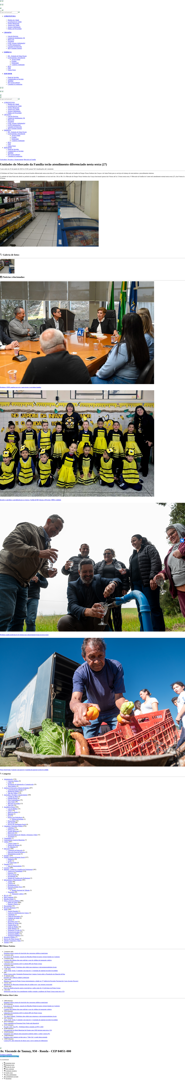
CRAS (10, 810)
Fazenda (6, 864)
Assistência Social (9, 807)
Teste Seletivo (12, 786)
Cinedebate (11, 914)
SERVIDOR (8, 73)
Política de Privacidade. (6, 1053)
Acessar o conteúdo (6, 1054)
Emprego (10, 873)
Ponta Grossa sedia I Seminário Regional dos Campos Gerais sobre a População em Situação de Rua (34, 974)
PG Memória (12, 847)
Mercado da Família (30, 159)
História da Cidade (13, 20)
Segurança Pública (9, 937)
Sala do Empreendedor (15, 866)
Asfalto (10, 881)
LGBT (10, 861)
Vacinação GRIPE (13, 934)
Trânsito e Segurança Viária (12, 940)
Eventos (14, 61)
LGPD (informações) (14, 45)
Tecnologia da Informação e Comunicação (20, 784)
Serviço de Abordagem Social (17, 824)
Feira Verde (11, 802)
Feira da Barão (12, 875)
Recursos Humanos (10, 907)
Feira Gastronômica (14, 800)
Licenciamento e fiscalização (16, 58)
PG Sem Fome (12, 862)
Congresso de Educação (15, 850)
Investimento (12, 876)
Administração (8, 779)
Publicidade (15, 63)
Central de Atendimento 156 (16, 38)
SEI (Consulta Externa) (15, 48)
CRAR (10, 920)
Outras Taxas (12, 70)
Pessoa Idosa (12, 821)
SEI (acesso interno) (14, 82)
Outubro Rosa (12, 925)
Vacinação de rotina (14, 932)
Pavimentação (12, 885)
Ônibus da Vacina (13, 923)
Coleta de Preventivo (14, 916)
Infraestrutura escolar (14, 854)
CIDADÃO (7, 32)
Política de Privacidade (15, 29)
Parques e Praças (13, 904)
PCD (9, 815)
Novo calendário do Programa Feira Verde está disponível (21, 1023)
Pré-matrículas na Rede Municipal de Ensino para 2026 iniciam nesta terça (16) (28, 1030)
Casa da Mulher (12, 809)
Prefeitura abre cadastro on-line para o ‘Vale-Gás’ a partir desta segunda (25, 1037)
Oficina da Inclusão (17, 819)
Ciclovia (10, 883)
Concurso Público (13, 781)
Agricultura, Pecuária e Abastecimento (11, 159)
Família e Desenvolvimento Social (14, 857)
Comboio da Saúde (13, 918)
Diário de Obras (12, 902)
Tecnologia (11, 836)
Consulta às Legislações (15, 84)
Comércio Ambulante (18, 64)
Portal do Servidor (13, 77)
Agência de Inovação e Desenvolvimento (16, 788)
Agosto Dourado (13, 911)
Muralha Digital (8, 899)
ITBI (9, 68)
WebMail (10, 81)
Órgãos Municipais (13, 23)
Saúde (6, 909)
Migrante (10, 814)
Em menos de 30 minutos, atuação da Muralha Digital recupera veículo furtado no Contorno (32, 957)
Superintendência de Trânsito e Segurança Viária (22, 835)
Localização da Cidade (15, 22)
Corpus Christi (12, 843)
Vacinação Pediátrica (14, 935)
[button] (9, 1056)
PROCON (11, 40)
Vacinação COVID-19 (14, 930)
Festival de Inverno (13, 845)
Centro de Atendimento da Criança (18, 913)
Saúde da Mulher (13, 927)
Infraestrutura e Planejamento (13, 880)
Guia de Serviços (13, 36)
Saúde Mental (12, 928)
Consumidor (7, 838)
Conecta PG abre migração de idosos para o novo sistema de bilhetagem (26, 1040)
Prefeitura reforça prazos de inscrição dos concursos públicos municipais (26, 953)
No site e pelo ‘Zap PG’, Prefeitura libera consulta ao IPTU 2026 (23, 1027)
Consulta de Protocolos (15, 46)
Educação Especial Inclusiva (16, 852)
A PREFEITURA (10, 16)
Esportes (6, 855)
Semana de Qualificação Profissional (19, 878)
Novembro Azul (13, 921)
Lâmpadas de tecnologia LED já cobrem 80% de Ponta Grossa (23, 964)
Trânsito (10, 888)
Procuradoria (8, 906)
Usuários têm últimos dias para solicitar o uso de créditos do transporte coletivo (28, 960)
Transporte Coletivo (18, 894)
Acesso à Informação (14, 27)
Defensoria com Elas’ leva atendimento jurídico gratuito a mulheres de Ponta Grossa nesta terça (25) (34, 991)
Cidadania (11, 828)
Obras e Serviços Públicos (12, 901)
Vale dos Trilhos (13, 793)
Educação (7, 848)
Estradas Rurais (12, 798)
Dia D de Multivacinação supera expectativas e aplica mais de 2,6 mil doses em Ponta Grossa (32, 988)
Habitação (11, 859)
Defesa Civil (11, 829)
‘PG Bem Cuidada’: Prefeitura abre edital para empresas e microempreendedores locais (30, 967)
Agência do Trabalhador (15, 871)
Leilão (10, 783)
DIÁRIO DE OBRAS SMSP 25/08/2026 (16, 977)
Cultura (6, 842)
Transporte (11, 892)
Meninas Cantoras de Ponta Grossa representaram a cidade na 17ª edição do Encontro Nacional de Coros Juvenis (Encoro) (41, 981)
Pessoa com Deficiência (15, 817)
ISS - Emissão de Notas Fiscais (17, 56)
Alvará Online (16, 59)
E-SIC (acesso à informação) (16, 43)
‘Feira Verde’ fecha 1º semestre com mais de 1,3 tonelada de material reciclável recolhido (31, 970)
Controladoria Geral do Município (14, 840)
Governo (6, 868)
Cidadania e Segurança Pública (13, 826)
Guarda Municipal (13, 831)
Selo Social (11, 822)
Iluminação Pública (13, 791)
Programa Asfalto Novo (15, 887)
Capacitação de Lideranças (16, 789)
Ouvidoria (11, 41)
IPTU (9, 66)
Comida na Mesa (13, 796)
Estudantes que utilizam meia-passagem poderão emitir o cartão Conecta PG (27, 1034)
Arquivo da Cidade (13, 25)
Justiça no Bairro (13, 812)
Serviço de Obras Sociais (11, 939)
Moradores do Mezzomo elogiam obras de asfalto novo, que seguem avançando (28, 984)
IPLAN (6, 895)
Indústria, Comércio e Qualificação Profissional (18, 869)
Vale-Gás (10, 805)
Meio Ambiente (8, 897)
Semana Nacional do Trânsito (20, 890)
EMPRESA (8, 52)
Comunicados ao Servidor (16, 79)
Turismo (6, 942)
